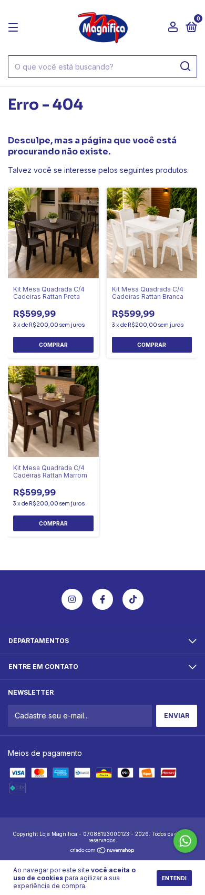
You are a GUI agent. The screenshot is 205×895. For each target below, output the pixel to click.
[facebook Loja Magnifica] (102, 599)
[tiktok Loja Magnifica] (133, 599)
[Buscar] (184, 66)
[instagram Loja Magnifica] (72, 599)
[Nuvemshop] (103, 850)
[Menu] (15, 27)
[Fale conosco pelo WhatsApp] (185, 841)
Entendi (174, 878)
